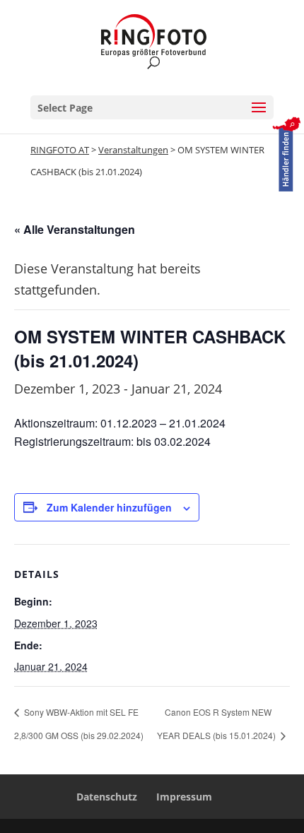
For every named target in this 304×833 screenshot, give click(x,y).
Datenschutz (106, 796)
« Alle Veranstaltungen (74, 229)
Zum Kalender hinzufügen (109, 507)
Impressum (184, 796)
